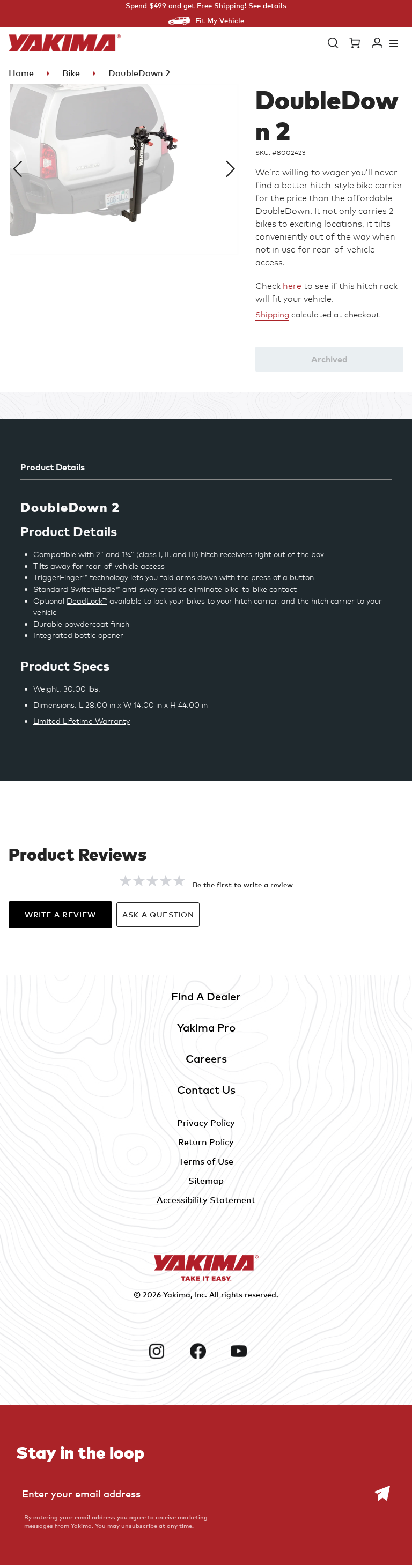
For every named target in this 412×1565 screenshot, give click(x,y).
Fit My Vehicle (219, 20)
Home (21, 73)
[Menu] (394, 43)
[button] (333, 43)
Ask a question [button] (158, 914)
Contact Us (206, 1089)
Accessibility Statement (206, 1200)
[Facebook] (206, 1351)
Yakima (176, 1294)
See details (267, 5)
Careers (206, 1058)
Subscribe (376, 1493)
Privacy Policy (206, 1122)
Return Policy (206, 1142)
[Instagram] (165, 1351)
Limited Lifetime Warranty (81, 720)
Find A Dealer (206, 996)
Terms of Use (206, 1161)
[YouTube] (247, 1351)
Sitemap (206, 1180)
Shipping (272, 315)
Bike (71, 73)
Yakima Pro (206, 1027)
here (292, 286)
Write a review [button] (60, 914)
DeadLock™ (87, 600)
